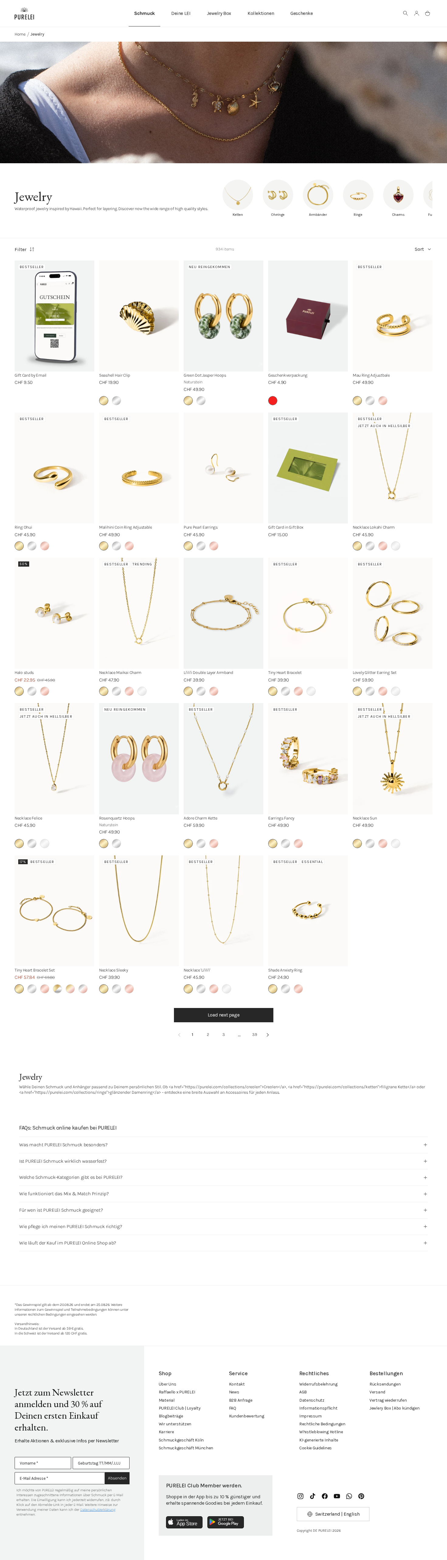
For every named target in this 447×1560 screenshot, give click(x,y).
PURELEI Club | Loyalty (180, 1408)
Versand (377, 1392)
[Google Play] (225, 1522)
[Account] (416, 13)
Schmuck (144, 13)
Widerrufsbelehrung (318, 1384)
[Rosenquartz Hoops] (139, 758)
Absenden (117, 1478)
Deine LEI (180, 13)
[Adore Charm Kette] (223, 758)
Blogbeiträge (171, 1416)
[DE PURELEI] (24, 13)
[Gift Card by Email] (54, 316)
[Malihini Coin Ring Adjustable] (139, 467)
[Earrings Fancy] (308, 758)
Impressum (310, 1416)
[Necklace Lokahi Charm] (392, 467)
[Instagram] (300, 1496)
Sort (419, 249)
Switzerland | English (337, 1514)
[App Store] (184, 1522)
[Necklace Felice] (54, 758)
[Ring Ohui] (54, 467)
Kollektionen (261, 13)
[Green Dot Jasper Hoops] (223, 316)
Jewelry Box (219, 13)
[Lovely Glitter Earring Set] (392, 613)
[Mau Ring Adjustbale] (392, 316)
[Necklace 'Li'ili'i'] (223, 910)
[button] (406, 13)
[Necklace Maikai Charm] (139, 613)
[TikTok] (312, 1496)
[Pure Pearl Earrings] (223, 467)
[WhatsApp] (349, 1496)
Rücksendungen (384, 1384)
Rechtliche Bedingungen (322, 1424)
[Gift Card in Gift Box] (308, 467)
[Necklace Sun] (392, 758)
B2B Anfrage (240, 1400)
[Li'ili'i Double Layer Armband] (223, 613)
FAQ (232, 1408)
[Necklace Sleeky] (139, 910)
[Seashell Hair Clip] (139, 316)
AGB (303, 1392)
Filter (20, 249)
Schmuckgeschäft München (186, 1448)
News (234, 1392)
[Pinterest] (361, 1496)
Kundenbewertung (246, 1416)
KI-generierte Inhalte (318, 1440)
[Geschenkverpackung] (308, 316)
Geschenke (301, 13)
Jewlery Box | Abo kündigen (394, 1408)
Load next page (223, 1015)
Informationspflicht (318, 1408)
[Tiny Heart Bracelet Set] (54, 910)
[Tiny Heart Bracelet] (308, 613)
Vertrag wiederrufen (388, 1400)
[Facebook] (324, 1496)
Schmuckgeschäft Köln (181, 1440)
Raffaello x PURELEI (177, 1392)
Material (167, 1400)
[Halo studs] (54, 613)
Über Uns (167, 1384)
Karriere (166, 1431)
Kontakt (237, 1384)
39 (254, 1034)
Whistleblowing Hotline (321, 1431)
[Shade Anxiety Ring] (308, 910)
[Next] (267, 1034)
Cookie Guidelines (315, 1448)
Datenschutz (311, 1400)
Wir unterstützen (175, 1424)
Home (20, 34)
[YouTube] (337, 1496)
